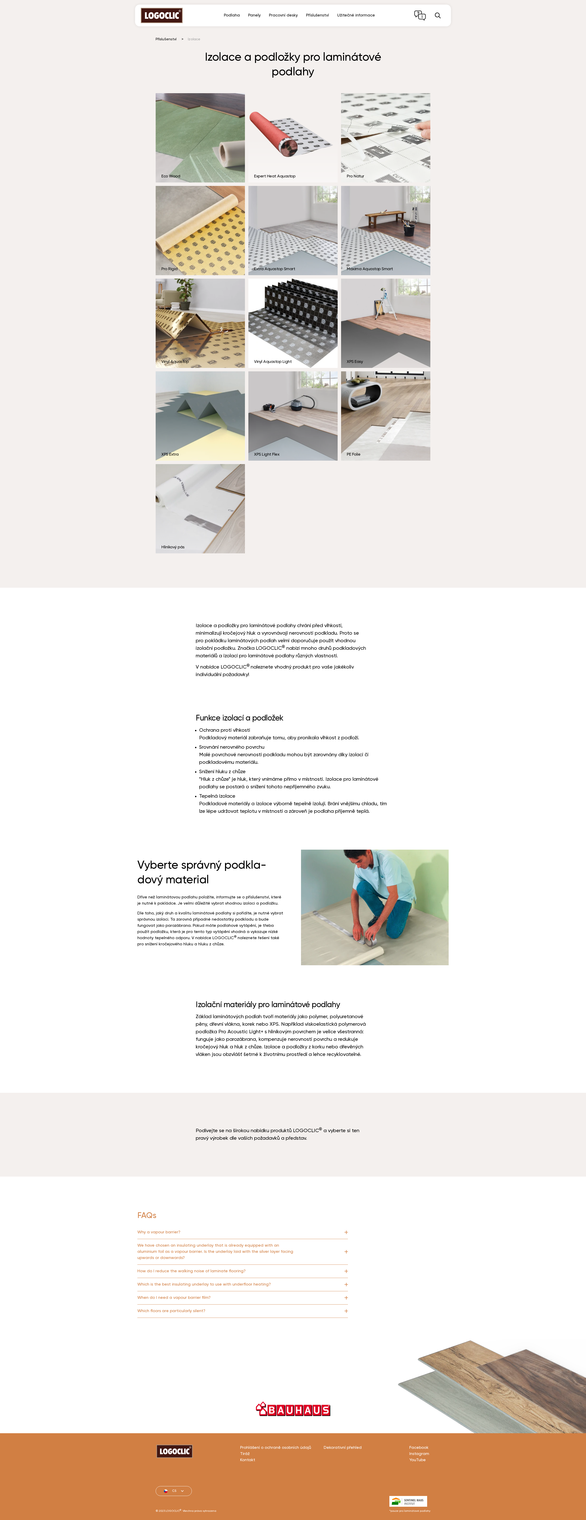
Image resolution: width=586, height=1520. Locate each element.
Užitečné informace (356, 15)
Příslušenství (317, 15)
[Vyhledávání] (438, 15)
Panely (254, 15)
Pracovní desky (283, 15)
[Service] (420, 15)
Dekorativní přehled (343, 1448)
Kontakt (247, 1460)
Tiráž (245, 1454)
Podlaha (232, 15)
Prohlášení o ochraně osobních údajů (275, 1448)
